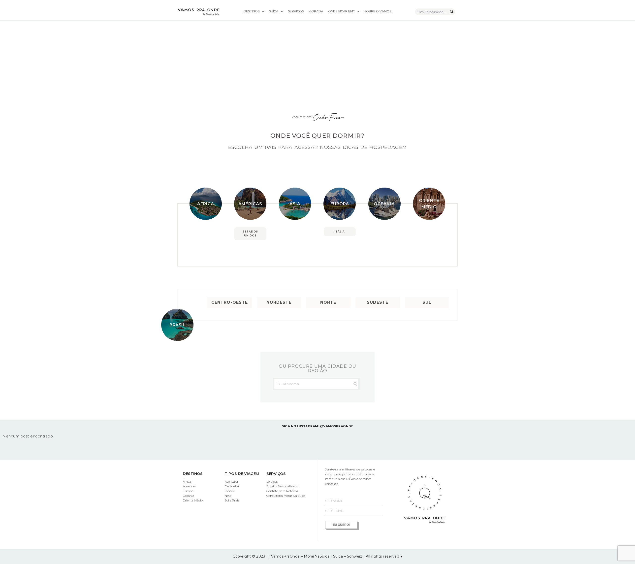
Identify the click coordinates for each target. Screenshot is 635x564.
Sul (426, 302)
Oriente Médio (429, 203)
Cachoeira (232, 486)
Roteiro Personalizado (282, 486)
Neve (228, 496)
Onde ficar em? (341, 11)
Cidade (230, 491)
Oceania (384, 203)
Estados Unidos (250, 233)
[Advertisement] (317, 37)
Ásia (294, 203)
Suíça (273, 11)
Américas (250, 203)
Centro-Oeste (229, 302)
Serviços (296, 11)
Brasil (177, 325)
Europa (339, 203)
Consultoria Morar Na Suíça (285, 496)
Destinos (251, 11)
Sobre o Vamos (377, 11)
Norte (328, 302)
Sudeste (377, 302)
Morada (316, 11)
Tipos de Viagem (242, 473)
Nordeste (278, 302)
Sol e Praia (232, 500)
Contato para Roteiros (282, 491)
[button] (254, 11)
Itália (339, 231)
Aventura (231, 481)
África (205, 203)
